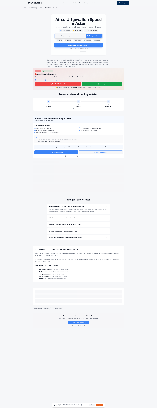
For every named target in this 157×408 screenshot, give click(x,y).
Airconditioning (32, 7)
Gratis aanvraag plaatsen (77, 45)
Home (24, 7)
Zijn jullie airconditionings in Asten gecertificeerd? (65, 234)
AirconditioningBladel (64, 321)
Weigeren (92, 405)
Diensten (65, 3)
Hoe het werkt (76, 3)
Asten (41, 7)
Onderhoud (87, 40)
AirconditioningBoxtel (76, 321)
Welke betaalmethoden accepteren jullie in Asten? (65, 247)
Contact (94, 3)
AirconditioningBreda (88, 321)
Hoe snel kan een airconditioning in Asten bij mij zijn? (66, 216)
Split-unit (59, 40)
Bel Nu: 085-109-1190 (58, 84)
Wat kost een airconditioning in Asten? (62, 227)
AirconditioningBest (52, 321)
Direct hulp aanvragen (102, 161)
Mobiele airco (77, 40)
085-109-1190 (83, 51)
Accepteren (99, 405)
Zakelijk (86, 3)
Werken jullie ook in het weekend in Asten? (63, 240)
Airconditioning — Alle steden (41, 318)
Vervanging (97, 40)
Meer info (58, 405)
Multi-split (68, 40)
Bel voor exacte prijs (57, 161)
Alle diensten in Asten (57, 318)
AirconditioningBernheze (39, 321)
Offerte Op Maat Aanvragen (78, 334)
